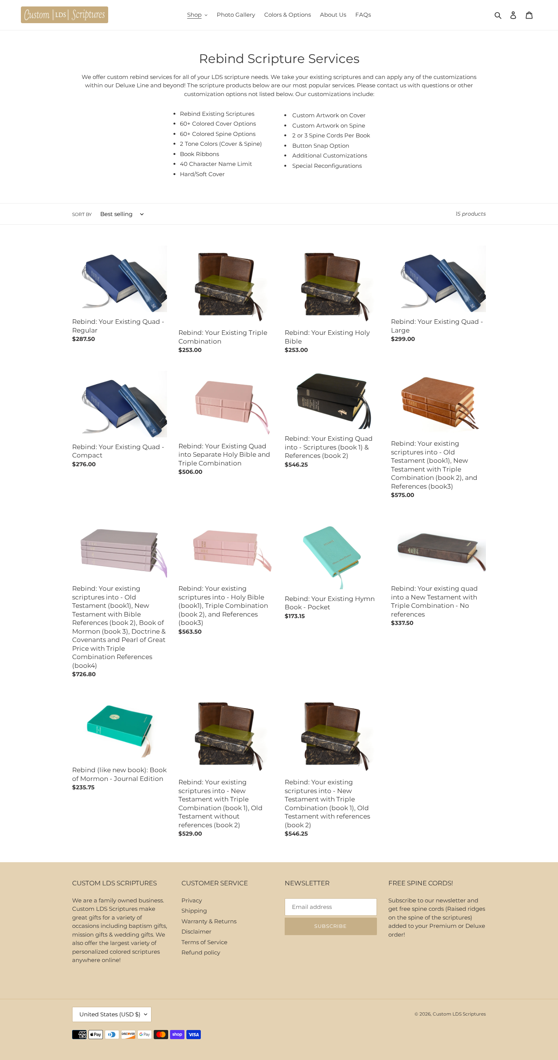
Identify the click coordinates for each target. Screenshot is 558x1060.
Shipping (194, 910)
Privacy (191, 900)
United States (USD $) (109, 1014)
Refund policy (200, 952)
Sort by (82, 214)
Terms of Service (204, 942)
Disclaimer (196, 931)
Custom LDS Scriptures (459, 1014)
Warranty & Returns (208, 921)
